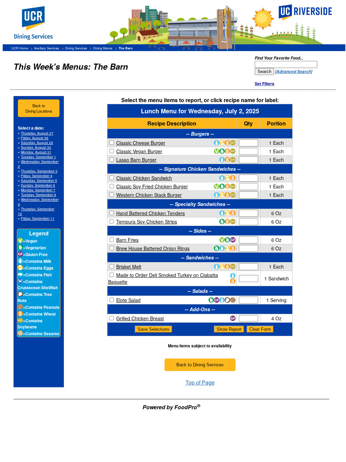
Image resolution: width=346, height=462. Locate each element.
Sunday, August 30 (36, 147)
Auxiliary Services (46, 48)
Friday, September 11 (37, 218)
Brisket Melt (128, 266)
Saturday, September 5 (39, 180)
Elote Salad (128, 300)
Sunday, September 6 (38, 185)
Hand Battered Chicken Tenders (150, 213)
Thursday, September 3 (39, 171)
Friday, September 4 (36, 176)
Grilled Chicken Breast (140, 318)
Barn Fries (127, 239)
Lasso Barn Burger (136, 159)
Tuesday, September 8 (38, 194)
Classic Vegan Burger (139, 151)
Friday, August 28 (34, 138)
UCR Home (19, 48)
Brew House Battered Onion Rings (153, 248)
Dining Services (76, 48)
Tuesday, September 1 (38, 157)
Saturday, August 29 (37, 142)
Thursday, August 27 (37, 133)
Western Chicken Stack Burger (149, 194)
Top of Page (200, 382)
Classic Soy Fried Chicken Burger (152, 186)
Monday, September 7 (38, 190)
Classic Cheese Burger (140, 142)
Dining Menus (103, 48)
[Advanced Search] (293, 71)
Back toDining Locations (38, 108)
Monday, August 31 (36, 152)
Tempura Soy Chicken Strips (146, 221)
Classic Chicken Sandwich (144, 178)
